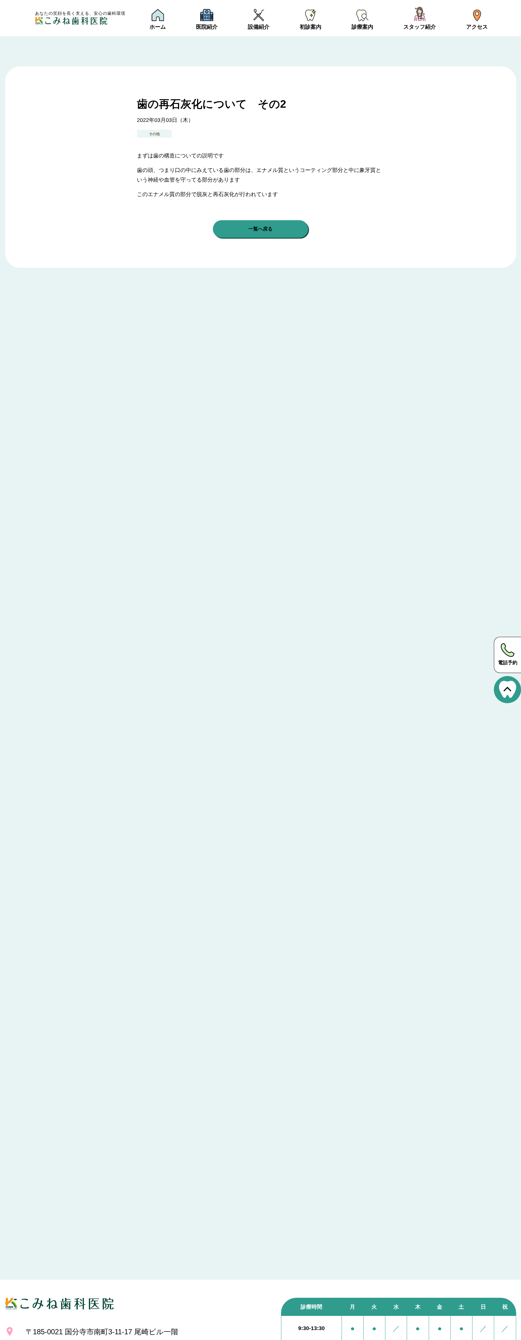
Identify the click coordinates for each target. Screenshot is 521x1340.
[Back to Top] (507, 689)
